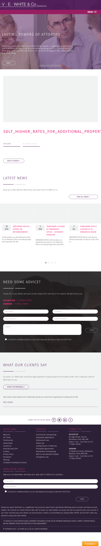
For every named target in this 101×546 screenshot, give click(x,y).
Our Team (7, 437)
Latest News (8, 443)
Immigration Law (42, 457)
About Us (6, 435)
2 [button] (49, 263)
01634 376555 (22, 304)
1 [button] (46, 263)
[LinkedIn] (65, 420)
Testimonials (8, 440)
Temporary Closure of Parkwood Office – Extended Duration (55, 230)
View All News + (83, 197)
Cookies (6, 451)
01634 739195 (26, 300)
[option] (17, 225)
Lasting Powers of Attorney (46, 446)
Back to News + (13, 161)
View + (8, 63)
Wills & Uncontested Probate (47, 454)
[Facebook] (54, 420)
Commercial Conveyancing (46, 435)
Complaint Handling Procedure (15, 462)
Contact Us (7, 446)
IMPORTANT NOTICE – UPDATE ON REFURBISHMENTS (22, 229)
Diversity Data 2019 (10, 449)
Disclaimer (7, 457)
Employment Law (42, 440)
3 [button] (52, 263)
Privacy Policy (8, 454)
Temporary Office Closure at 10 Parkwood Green (88, 229)
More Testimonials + (16, 387)
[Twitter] (59, 420)
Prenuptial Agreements (45, 449)
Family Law (40, 443)
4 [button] (55, 263)
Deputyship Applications (45, 437)
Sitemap (6, 460)
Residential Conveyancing (46, 451)
